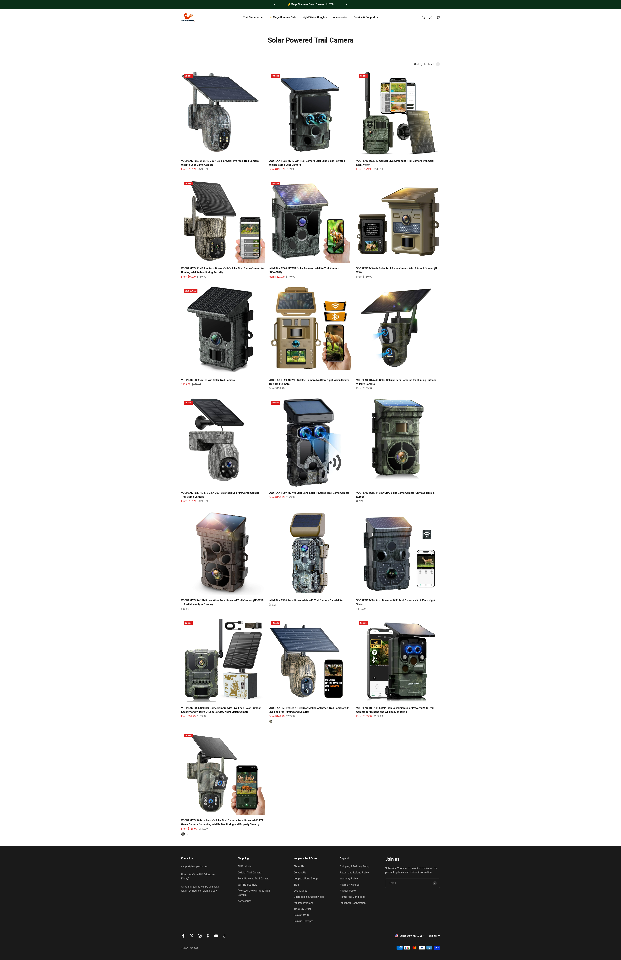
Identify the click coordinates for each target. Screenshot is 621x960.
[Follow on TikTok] (224, 936)
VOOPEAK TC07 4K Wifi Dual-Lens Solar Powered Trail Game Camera (309, 492)
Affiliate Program (303, 903)
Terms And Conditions (352, 896)
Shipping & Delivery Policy (355, 866)
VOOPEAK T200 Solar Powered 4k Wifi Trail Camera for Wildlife (306, 600)
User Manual (301, 890)
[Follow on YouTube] (216, 936)
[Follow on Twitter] (191, 936)
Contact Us (300, 872)
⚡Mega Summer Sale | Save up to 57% (311, 4)
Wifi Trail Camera (247, 884)
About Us (299, 866)
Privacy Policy (348, 890)
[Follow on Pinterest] (208, 936)
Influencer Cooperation (353, 903)
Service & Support (364, 17)
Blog (296, 884)
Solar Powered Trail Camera (253, 878)
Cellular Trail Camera (249, 872)
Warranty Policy (349, 878)
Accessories (340, 17)
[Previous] (274, 4)
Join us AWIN (301, 915)
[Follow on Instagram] (200, 936)
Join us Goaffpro (303, 921)
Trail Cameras (251, 17)
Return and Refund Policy (354, 872)
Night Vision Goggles (315, 17)
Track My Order (302, 908)
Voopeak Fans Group (306, 878)
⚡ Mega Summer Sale (282, 17)
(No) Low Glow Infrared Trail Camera (254, 892)
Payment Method (350, 884)
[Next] (346, 4)
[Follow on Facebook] (183, 936)
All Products (244, 866)
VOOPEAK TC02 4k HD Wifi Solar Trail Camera (208, 380)
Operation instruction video (309, 896)
